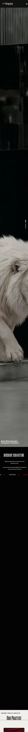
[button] (27, 4)
